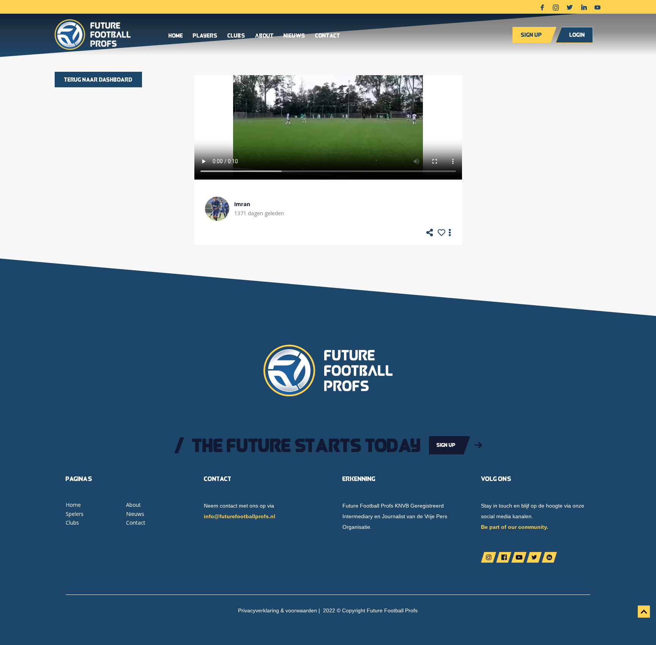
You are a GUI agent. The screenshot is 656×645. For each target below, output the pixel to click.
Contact (327, 36)
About (264, 36)
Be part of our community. (514, 527)
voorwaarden (301, 610)
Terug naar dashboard (98, 80)
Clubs (236, 36)
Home (176, 36)
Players (205, 36)
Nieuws (294, 36)
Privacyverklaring (258, 610)
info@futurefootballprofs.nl (239, 516)
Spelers (75, 513)
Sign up (531, 35)
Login (577, 35)
